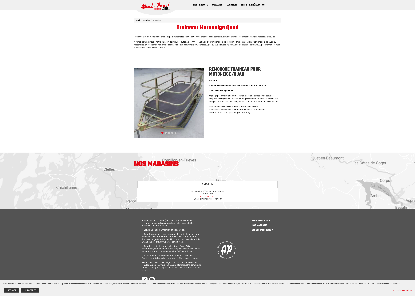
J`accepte (30, 290)
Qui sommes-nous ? (262, 230)
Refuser (12, 290)
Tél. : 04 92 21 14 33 (207, 196)
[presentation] (135, 103)
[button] (162, 133)
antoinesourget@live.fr (211, 198)
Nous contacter (261, 220)
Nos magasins (259, 225)
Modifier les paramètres (402, 290)
